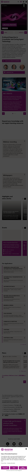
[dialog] (14, 459)
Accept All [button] (5, 467)
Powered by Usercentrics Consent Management (14, 470)
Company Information (11, 463)
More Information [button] (23, 468)
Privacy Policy (3, 463)
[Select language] (26, 449)
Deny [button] (14, 467)
